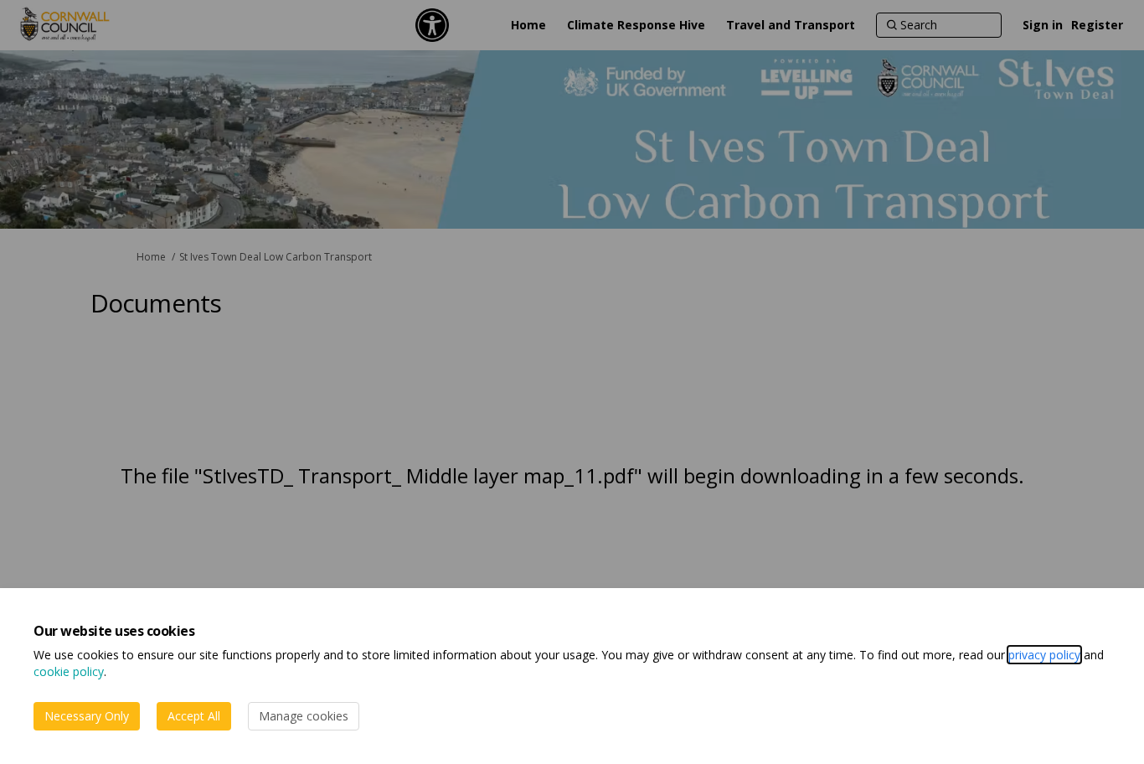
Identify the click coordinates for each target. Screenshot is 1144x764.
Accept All (193, 716)
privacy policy (1044, 655)
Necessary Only (86, 716)
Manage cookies (303, 716)
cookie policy (68, 671)
